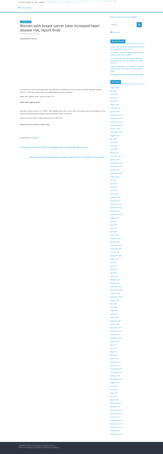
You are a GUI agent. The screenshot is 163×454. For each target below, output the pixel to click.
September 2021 (116, 256)
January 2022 (115, 242)
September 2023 (116, 173)
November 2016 (116, 427)
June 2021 (113, 266)
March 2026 (114, 105)
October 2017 (115, 417)
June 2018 (113, 389)
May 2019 (113, 352)
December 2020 (116, 286)
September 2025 (116, 122)
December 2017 (116, 410)
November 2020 (116, 290)
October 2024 (115, 129)
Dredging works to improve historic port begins (127, 74)
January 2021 (115, 283)
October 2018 (115, 376)
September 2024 (116, 132)
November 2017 (116, 413)
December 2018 (116, 369)
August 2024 (114, 135)
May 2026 (113, 98)
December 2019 (116, 328)
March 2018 (114, 400)
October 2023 (115, 170)
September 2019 (116, 338)
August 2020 (114, 300)
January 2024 (115, 159)
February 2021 (115, 280)
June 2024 (113, 142)
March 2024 (114, 153)
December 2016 (116, 424)
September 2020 (116, 297)
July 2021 (113, 262)
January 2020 (115, 324)
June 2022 (113, 225)
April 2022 (113, 232)
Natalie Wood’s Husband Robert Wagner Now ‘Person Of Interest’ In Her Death (68, 157)
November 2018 (116, 372)
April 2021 (113, 273)
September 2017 (116, 420)
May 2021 (113, 269)
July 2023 (113, 180)
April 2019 (113, 355)
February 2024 (115, 156)
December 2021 (116, 245)
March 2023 (114, 194)
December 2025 (116, 115)
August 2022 (114, 218)
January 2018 (115, 407)
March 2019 (114, 359)
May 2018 (113, 393)
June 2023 (113, 183)
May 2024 (113, 146)
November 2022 (116, 208)
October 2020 (115, 293)
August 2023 (114, 177)
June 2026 (113, 94)
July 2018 (113, 386)
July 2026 (113, 91)
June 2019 (113, 348)
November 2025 (116, 118)
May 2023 (113, 187)
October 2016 (115, 431)
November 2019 (116, 331)
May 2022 (113, 228)
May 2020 (113, 310)
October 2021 (115, 252)
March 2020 (114, 317)
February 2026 (115, 108)
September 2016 (116, 434)
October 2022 (115, 211)
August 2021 (114, 259)
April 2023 (113, 190)
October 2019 (115, 335)
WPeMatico (34, 138)
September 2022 (116, 214)
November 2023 (116, 166)
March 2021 (114, 276)
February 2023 (115, 197)
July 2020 (113, 304)
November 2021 (116, 249)
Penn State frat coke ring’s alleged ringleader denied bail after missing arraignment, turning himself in (126, 60)
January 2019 (115, 365)
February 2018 (115, 403)
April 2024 (113, 149)
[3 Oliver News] (24, 8)
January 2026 (115, 111)
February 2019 (115, 362)
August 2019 (114, 341)
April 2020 (113, 314)
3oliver (37, 34)
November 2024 (116, 125)
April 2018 (113, 396)
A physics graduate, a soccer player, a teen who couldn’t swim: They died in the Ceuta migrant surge (81, 2)
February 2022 (115, 238)
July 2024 (113, 139)
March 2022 (114, 235)
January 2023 (115, 201)
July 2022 (113, 221)
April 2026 (113, 101)
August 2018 (114, 383)
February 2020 (115, 321)
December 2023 (116, 163)
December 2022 (116, 204)
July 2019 (113, 345)
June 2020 (113, 307)
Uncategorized (25, 22)
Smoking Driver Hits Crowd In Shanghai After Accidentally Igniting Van (53, 147)
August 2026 (114, 87)
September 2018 (116, 379)
